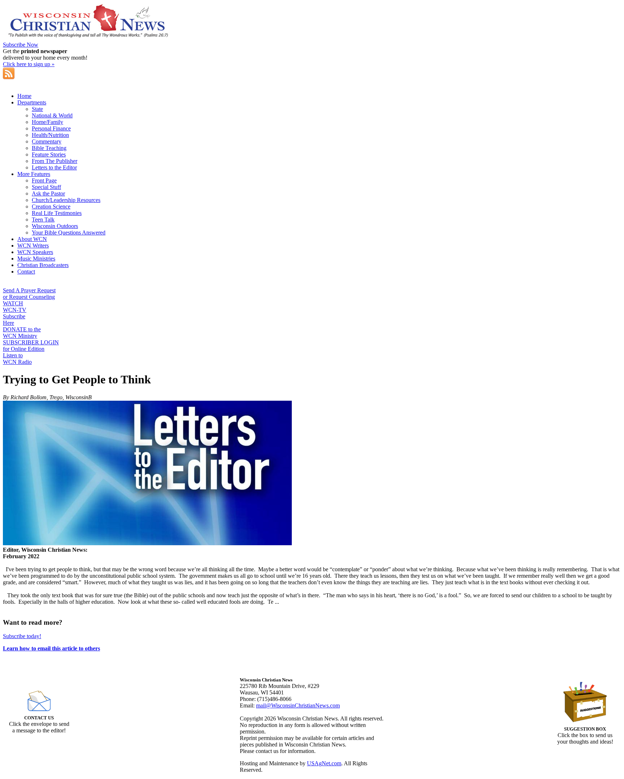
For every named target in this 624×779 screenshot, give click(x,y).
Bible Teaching (49, 148)
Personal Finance (51, 128)
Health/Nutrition (50, 135)
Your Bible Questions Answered (68, 232)
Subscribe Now (20, 45)
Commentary (46, 141)
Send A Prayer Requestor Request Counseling (29, 293)
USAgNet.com (324, 763)
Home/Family (47, 122)
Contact (26, 271)
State (37, 109)
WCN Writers (33, 245)
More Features (33, 174)
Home (24, 96)
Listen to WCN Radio (17, 358)
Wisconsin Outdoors (55, 226)
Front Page (44, 180)
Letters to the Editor (54, 167)
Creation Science (51, 206)
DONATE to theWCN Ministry (22, 332)
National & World (52, 115)
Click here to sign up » (29, 64)
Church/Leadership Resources (66, 200)
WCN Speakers (35, 252)
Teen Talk (43, 219)
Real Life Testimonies (57, 213)
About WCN (32, 239)
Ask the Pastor (48, 193)
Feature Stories (49, 154)
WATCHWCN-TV (14, 306)
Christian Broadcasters (43, 265)
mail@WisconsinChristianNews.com (298, 705)
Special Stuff (46, 187)
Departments (31, 102)
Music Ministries (36, 258)
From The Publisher (54, 161)
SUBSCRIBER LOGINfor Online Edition (31, 345)
